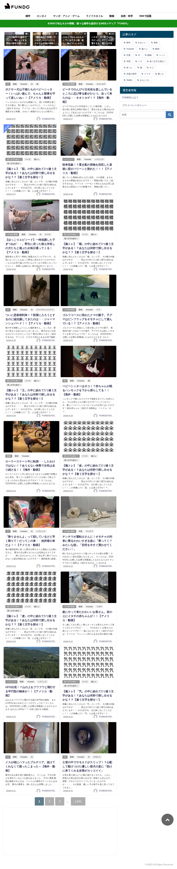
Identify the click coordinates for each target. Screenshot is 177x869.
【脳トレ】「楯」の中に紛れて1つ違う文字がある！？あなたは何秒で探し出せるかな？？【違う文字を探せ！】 (88, 248)
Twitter (129, 80)
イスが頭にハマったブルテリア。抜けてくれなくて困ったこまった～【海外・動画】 (30, 766)
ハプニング (68, 159)
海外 (156, 43)
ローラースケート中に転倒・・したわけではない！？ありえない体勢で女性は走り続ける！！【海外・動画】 (30, 465)
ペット (162, 55)
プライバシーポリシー (134, 105)
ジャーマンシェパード (45, 309)
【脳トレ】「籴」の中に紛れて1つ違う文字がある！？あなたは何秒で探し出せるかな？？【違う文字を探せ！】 (88, 469)
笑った (129, 68)
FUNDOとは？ (130, 97)
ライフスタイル (94, 16)
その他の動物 (69, 84)
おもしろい (145, 80)
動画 (15, 84)
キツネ (47, 234)
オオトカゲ (101, 84)
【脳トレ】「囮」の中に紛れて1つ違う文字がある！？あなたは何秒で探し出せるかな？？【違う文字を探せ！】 (31, 172)
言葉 (128, 55)
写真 (80, 531)
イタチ (99, 606)
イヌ (140, 61)
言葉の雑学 (131, 74)
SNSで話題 (145, 16)
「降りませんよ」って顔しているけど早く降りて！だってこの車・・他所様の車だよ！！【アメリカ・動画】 (30, 540)
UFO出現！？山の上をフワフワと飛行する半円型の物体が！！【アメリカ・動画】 (30, 691)
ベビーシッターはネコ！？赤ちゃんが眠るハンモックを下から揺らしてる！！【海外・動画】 (87, 390)
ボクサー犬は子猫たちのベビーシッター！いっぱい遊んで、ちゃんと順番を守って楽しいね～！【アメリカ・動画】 (30, 93)
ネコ (152, 68)
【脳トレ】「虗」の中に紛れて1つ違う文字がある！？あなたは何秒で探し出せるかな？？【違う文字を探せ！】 (31, 620)
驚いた (161, 74)
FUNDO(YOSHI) (49, 119)
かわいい (142, 43)
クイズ (27, 159)
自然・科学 (127, 16)
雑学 (28, 16)
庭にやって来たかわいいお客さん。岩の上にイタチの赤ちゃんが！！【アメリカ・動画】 (87, 616)
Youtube (23, 84)
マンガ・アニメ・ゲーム (66, 16)
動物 (111, 16)
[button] (8, 39)
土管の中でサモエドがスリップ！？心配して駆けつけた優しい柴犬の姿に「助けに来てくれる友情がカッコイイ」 (87, 766)
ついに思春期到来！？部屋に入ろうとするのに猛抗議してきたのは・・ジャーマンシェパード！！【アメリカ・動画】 (30, 319)
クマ (98, 309)
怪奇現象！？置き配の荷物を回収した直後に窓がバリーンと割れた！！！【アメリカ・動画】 (87, 168)
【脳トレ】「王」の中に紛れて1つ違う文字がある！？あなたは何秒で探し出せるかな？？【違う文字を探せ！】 (31, 394)
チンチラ (89, 531)
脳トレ (36, 159)
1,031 (78, 801)
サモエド (97, 757)
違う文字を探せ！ (14, 159)
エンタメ (41, 16)
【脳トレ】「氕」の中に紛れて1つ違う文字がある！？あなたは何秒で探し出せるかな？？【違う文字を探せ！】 (88, 695)
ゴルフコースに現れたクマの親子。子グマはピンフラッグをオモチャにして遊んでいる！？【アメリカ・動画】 (87, 319)
